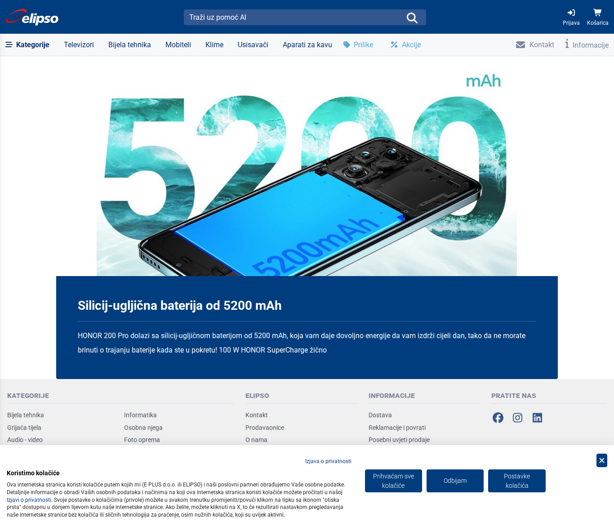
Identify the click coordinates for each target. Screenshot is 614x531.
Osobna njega (143, 427)
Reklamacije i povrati (397, 427)
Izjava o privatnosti (328, 461)
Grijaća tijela (24, 427)
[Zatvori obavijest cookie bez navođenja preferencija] (601, 461)
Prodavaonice (264, 427)
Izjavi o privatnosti (29, 500)
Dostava (380, 415)
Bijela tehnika (25, 415)
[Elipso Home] (32, 17)
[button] (27, 45)
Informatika (140, 415)
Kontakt (256, 415)
